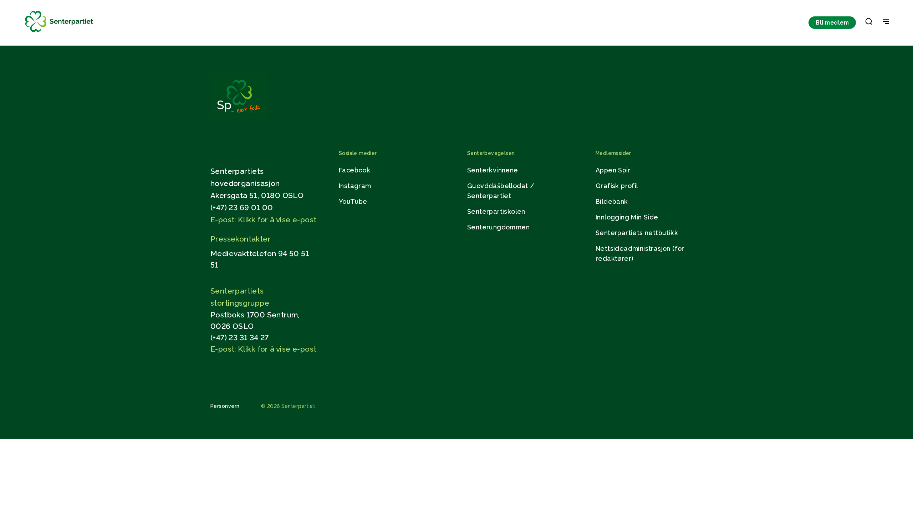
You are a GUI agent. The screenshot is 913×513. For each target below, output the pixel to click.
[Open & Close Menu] (886, 22)
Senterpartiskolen (496, 211)
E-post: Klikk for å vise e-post (263, 219)
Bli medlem (832, 22)
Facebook (354, 170)
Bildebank (612, 201)
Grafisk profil (617, 186)
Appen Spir (613, 170)
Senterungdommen (498, 227)
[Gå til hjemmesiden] (238, 116)
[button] (868, 22)
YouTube (353, 201)
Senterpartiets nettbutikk (637, 233)
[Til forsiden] (59, 32)
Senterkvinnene (492, 170)
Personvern (225, 406)
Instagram (355, 186)
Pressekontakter (240, 238)
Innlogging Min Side (627, 217)
